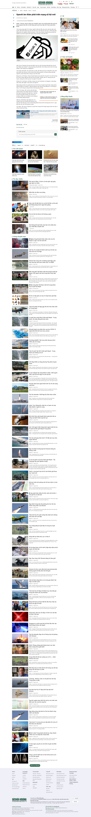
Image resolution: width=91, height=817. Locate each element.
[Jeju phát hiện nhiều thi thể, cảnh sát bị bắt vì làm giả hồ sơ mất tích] (20, 497)
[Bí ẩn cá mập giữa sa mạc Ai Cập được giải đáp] (20, 300)
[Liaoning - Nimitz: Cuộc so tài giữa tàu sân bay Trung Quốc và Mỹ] (20, 682)
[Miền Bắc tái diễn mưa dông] (20, 196)
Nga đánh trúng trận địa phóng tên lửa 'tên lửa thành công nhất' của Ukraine (42, 504)
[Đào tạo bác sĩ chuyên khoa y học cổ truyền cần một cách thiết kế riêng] (69, 103)
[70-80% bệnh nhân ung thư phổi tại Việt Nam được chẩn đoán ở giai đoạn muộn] (64, 49)
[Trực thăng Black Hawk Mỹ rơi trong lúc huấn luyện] (20, 530)
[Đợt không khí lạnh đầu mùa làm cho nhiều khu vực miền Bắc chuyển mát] (20, 229)
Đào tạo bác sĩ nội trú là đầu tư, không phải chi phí (73, 127)
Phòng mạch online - (33, 185)
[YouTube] (63, 1)
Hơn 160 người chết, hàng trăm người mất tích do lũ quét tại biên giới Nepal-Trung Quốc (43, 427)
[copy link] (13, 20)
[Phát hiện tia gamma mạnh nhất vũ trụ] (19, 168)
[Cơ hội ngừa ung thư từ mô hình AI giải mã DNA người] (20, 748)
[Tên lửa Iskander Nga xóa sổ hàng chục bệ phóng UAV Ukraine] (20, 638)
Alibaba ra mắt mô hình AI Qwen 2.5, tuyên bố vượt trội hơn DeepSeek (48, 97)
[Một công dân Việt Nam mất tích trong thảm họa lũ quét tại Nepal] (20, 289)
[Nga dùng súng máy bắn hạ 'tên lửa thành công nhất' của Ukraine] (20, 715)
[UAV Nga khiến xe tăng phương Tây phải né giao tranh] (20, 366)
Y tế (15, 7)
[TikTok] (59, 1)
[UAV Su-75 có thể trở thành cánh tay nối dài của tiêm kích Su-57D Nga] (20, 254)
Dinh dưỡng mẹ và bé (60, 773)
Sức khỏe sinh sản (60, 786)
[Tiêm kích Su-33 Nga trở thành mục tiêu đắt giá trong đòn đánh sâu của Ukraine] (20, 595)
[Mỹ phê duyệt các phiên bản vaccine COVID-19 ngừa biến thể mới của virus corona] (20, 333)
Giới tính (48, 7)
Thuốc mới (24, 786)
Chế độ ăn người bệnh (61, 777)
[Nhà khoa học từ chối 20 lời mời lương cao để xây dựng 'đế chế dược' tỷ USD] (20, 672)
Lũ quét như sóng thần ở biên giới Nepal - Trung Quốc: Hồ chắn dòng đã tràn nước (42, 318)
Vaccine (24, 788)
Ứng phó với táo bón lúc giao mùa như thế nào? (69, 70)
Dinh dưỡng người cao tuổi (61, 775)
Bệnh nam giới (48, 779)
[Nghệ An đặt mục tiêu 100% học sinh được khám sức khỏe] (69, 23)
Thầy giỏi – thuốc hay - (64, 72)
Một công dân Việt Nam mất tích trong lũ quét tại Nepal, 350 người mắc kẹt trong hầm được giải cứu (43, 273)
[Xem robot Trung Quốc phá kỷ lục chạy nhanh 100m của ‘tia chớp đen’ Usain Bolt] (20, 737)
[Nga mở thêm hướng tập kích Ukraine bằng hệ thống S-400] (20, 453)
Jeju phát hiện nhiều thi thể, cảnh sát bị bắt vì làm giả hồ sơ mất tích (42, 493)
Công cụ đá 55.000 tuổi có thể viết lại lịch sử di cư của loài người (42, 755)
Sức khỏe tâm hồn (49, 782)
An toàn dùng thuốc (26, 782)
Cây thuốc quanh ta (36, 777)
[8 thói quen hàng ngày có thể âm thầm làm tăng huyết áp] (64, 80)
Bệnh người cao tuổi (49, 773)
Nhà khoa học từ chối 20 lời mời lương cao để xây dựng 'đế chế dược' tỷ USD (43, 668)
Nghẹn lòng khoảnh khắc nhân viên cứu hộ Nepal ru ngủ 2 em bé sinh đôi (42, 239)
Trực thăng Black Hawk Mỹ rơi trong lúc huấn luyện (42, 526)
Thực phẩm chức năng (61, 780)
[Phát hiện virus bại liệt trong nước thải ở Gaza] (51, 168)
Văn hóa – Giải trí (72, 780)
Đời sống (71, 783)
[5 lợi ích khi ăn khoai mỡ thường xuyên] (20, 218)
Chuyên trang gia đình (73, 782)
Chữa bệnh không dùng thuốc (37, 780)
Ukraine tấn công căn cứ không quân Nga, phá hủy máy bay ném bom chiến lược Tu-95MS (42, 261)
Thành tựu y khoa (15, 783)
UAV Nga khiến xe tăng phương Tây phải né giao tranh (43, 362)
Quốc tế (29, 10)
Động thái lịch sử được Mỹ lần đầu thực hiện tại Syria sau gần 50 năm (42, 602)
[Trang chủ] (13, 7)
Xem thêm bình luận (20, 127)
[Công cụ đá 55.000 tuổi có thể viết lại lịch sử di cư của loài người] (20, 759)
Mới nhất (25, 124)
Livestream (25, 778)
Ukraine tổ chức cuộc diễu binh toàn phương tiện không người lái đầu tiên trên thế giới (43, 570)
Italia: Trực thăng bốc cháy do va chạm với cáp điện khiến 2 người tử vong (42, 406)
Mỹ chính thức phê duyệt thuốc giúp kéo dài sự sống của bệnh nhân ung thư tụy (42, 417)
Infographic (35, 787)
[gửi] (55, 134)
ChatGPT (32, 145)
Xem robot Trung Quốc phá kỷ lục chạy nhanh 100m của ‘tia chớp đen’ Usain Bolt (42, 733)
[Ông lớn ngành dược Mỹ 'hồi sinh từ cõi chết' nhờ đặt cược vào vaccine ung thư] (20, 704)
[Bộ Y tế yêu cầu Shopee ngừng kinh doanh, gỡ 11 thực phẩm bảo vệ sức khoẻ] (64, 40)
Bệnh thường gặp (49, 775)
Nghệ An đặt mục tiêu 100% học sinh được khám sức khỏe (68, 31)
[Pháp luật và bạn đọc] (65, 4)
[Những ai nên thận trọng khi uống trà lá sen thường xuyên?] (64, 88)
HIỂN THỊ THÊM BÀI (35, 765)
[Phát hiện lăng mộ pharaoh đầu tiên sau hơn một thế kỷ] (35, 154)
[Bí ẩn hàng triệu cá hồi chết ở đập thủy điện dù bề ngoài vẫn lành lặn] (20, 551)
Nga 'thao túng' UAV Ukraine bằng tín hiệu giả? (42, 558)
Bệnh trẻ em (48, 780)
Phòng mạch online (66, 7)
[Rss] (77, 798)
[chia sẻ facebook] (13, 14)
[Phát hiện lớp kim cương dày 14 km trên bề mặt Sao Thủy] (35, 168)
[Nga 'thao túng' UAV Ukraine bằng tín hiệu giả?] (20, 562)
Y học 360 (34, 7)
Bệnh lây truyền (59, 788)
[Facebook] (74, 798)
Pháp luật (25, 10)
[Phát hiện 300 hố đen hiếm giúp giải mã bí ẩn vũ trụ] (19, 154)
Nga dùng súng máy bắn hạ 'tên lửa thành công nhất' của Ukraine (42, 712)
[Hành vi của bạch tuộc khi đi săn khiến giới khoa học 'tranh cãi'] (20, 475)
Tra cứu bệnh (23, 7)
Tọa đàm (24, 775)
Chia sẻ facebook (17, 142)
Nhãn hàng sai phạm (73, 775)
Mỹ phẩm (47, 788)
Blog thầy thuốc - (63, 113)
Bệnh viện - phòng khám (37, 775)
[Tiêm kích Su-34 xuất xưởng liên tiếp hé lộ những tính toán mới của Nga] (20, 519)
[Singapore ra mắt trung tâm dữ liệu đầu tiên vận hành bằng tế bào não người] (20, 627)
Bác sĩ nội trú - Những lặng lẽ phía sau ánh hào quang (73, 120)
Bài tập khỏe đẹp (49, 792)
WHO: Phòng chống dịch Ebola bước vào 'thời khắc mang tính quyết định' (42, 646)
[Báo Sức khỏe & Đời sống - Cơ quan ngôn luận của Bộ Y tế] (45, 3)
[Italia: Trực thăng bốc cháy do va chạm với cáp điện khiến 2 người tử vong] (20, 409)
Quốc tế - (31, 242)
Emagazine (35, 784)
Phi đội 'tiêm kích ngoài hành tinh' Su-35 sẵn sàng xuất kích (43, 384)
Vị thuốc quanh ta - (72, 91)
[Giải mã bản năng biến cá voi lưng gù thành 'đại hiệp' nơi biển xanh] (20, 584)
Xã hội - (30, 194)
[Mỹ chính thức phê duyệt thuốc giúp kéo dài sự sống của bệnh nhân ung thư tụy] (20, 420)
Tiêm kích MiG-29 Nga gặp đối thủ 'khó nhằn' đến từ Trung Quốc (43, 307)
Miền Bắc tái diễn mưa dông (37, 192)
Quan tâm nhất (19, 124)
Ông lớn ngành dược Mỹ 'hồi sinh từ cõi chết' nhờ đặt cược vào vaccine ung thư (43, 701)
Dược (38, 7)
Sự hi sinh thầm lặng (15, 786)
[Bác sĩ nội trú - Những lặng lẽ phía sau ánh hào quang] (64, 121)
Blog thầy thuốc (67, 96)
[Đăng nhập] (71, 1)
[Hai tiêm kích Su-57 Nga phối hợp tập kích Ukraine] (20, 693)
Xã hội (21, 10)
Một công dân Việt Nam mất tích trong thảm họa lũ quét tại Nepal (42, 285)
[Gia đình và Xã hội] (60, 4)
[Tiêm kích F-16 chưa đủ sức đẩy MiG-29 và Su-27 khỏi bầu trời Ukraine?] (20, 726)
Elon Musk (27, 145)
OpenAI (19, 145)
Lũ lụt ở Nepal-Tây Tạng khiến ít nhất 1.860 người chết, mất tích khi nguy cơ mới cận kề (43, 373)
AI (36, 145)
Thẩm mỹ (48, 790)
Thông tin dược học (26, 784)
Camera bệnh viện (15, 788)
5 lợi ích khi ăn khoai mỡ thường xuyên (40, 214)
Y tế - (61, 33)
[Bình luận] (13, 27)
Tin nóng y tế (14, 781)
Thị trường (73, 7)
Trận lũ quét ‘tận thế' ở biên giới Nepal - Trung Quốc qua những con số (42, 351)
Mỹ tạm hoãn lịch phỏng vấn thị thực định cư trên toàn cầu (43, 483)
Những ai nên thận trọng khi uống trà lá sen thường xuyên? (73, 88)
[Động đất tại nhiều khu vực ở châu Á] (20, 540)
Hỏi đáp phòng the (60, 784)
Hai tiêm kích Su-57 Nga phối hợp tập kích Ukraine (41, 690)
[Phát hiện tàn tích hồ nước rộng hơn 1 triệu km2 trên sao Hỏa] (51, 154)
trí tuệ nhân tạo (42, 145)
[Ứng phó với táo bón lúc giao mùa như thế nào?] (69, 64)
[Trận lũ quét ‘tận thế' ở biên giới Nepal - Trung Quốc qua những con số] (20, 355)
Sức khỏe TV (29, 7)
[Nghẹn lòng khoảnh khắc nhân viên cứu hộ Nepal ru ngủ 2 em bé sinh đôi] (20, 243)
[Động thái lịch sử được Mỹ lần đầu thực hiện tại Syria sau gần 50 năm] (20, 606)
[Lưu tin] (13, 23)
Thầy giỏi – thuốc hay (36, 773)
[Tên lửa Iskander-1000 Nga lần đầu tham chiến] (20, 398)
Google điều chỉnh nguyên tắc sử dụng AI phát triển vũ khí (48, 92)
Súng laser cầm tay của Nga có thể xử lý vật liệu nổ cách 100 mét (43, 613)
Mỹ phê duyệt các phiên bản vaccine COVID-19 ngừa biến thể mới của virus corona (42, 330)
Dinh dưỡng (53, 7)
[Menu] (76, 7)
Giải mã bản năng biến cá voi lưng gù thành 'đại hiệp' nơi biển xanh (42, 580)
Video (34, 786)
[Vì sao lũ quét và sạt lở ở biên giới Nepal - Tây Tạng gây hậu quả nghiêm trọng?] (20, 463)
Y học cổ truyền (43, 7)
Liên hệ (75, 801)
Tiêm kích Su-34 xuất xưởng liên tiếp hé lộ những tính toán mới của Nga (43, 515)
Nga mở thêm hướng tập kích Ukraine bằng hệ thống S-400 (42, 449)
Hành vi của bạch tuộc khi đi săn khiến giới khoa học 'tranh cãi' (43, 472)
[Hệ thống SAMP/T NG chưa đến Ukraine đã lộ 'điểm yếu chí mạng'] (20, 344)
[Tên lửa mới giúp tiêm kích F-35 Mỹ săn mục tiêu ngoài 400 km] (20, 442)
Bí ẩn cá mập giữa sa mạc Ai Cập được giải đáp (42, 296)
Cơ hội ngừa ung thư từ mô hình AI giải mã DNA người (42, 744)
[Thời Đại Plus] (71, 4)
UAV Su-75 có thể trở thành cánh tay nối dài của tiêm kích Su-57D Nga (43, 250)
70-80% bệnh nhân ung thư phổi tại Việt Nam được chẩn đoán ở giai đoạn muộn (73, 49)
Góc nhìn (34, 10)
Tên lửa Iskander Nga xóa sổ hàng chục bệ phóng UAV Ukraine (43, 635)
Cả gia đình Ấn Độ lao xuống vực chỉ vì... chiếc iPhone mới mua (42, 657)
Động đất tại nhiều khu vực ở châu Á (39, 536)
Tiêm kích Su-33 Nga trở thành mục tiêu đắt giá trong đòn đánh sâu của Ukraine (42, 591)
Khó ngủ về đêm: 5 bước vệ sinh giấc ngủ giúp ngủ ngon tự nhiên (42, 182)
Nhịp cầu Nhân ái (72, 779)
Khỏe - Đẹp (59, 7)
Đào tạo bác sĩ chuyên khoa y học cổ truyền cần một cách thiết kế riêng (69, 111)
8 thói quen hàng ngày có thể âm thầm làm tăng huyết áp (73, 79)
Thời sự (18, 7)
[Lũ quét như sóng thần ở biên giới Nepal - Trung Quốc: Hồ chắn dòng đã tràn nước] (20, 321)
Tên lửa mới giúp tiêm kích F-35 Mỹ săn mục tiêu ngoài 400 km (43, 438)
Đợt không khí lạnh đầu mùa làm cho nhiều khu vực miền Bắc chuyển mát (42, 225)
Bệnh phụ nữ (48, 777)
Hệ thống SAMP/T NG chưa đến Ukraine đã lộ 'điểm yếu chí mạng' (42, 341)
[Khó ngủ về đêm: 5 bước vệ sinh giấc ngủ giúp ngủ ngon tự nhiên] (20, 185)
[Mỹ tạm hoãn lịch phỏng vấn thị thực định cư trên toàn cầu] (20, 486)
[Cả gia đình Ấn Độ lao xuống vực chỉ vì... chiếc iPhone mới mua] (20, 661)
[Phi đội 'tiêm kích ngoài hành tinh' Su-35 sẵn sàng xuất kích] (20, 387)
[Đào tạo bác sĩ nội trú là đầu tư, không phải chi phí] (64, 128)
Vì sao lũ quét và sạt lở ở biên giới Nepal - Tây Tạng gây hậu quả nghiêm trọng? (42, 460)
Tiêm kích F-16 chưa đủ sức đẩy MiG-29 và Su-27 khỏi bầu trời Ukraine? (43, 722)
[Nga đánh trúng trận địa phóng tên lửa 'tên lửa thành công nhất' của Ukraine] (20, 508)
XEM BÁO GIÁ (56, 806)
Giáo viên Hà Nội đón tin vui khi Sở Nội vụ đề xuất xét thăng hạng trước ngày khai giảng (43, 204)
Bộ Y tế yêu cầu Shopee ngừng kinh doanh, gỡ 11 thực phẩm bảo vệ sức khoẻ (73, 40)
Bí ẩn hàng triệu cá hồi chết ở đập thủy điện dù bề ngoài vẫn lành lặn (43, 548)
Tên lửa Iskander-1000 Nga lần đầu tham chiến (42, 394)
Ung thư (47, 784)
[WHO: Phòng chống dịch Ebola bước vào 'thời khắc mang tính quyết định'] (20, 649)
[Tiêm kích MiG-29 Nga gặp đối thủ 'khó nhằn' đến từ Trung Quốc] (20, 310)
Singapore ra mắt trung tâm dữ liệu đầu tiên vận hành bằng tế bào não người (43, 624)
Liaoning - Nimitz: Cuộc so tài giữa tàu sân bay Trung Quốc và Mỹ (42, 679)
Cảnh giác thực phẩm (60, 779)
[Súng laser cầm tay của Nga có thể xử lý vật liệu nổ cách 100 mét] (20, 616)
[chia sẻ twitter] (13, 17)
